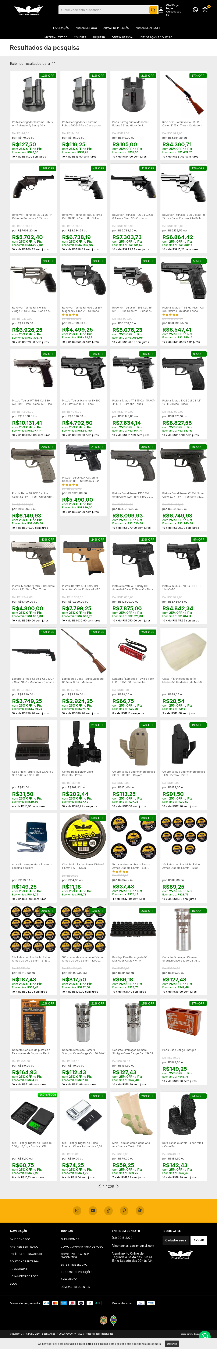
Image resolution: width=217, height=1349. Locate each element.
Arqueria (99, 37)
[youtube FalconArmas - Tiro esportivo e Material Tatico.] (93, 1210)
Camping (81, 46)
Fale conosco (20, 1239)
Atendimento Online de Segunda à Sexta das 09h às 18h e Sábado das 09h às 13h (132, 1257)
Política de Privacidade (26, 1254)
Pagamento (69, 1279)
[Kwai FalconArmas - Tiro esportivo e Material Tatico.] (140, 1210)
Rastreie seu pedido (24, 1246)
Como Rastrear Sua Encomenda (75, 1255)
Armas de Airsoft (148, 27)
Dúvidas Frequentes (75, 1286)
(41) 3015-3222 (122, 1238)
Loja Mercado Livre (24, 1276)
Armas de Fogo (86, 27)
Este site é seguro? (75, 1264)
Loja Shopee (19, 1268)
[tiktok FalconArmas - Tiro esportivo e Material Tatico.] (108, 1210)
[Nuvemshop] (194, 1334)
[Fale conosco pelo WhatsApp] (195, 10)
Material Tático (56, 37)
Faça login (172, 7)
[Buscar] (153, 10)
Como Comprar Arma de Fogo (82, 1246)
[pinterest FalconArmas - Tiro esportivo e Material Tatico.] (124, 1210)
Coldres (80, 37)
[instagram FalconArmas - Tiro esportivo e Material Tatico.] (77, 1210)
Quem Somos (70, 1239)
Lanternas (61, 46)
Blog (13, 1283)
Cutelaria (117, 46)
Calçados (138, 46)
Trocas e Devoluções (76, 1272)
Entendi (172, 1343)
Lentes (99, 46)
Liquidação (61, 27)
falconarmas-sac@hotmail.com (133, 1245)
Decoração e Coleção (156, 37)
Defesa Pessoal (123, 37)
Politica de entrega (24, 1261)
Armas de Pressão (116, 27)
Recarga (158, 46)
